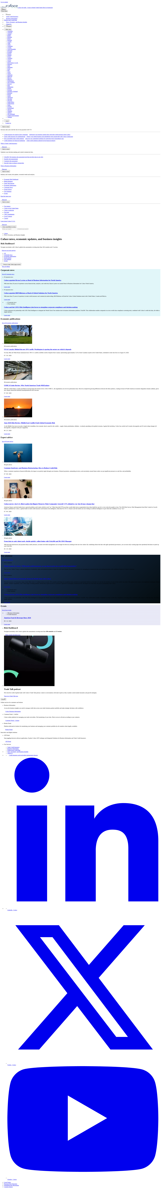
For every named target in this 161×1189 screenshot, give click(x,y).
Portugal (9, 90)
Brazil (9, 38)
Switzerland (10, 108)
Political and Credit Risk (13, 750)
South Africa (10, 102)
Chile (8, 43)
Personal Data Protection (10, 1184)
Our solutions (7, 259)
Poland (9, 88)
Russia (9, 94)
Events (6, 261)
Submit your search (23, 229)
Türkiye (9, 112)
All (5, 253)
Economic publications (10, 256)
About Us (10, 753)
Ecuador (9, 52)
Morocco (9, 79)
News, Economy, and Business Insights (17, 751)
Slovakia (9, 99)
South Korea (10, 103)
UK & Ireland (11, 114)
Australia (9, 32)
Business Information (13, 748)
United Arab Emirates (13, 115)
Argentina (10, 31)
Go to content (4, 2)
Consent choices (8, 1187)
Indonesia (9, 67)
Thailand (9, 111)
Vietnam (9, 117)
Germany (9, 58)
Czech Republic (11, 49)
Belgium (9, 37)
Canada (9, 41)
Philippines (10, 87)
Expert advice (7, 258)
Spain (8, 105)
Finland (9, 55)
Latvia (9, 73)
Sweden (9, 106)
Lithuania (9, 75)
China (9, 44)
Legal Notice (7, 1182)
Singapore (10, 97)
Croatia (9, 47)
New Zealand (11, 82)
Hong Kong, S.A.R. (12, 62)
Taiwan (9, 109)
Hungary (9, 64)
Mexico (9, 78)
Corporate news (8, 255)
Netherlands (10, 81)
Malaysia (9, 76)
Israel (8, 69)
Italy (8, 70)
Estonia (9, 53)
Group (9, 61)
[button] (7, 14)
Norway (9, 84)
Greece (9, 59)
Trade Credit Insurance (13, 747)
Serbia (9, 96)
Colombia (10, 46)
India (8, 66)
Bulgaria (9, 40)
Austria (9, 34)
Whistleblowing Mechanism (11, 1185)
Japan (8, 72)
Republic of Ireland (12, 91)
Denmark (9, 50)
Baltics (9, 35)
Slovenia (9, 100)
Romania (9, 93)
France (9, 56)
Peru (8, 85)
